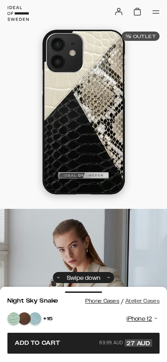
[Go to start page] (18, 13)
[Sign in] (118, 11)
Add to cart (82, 343)
